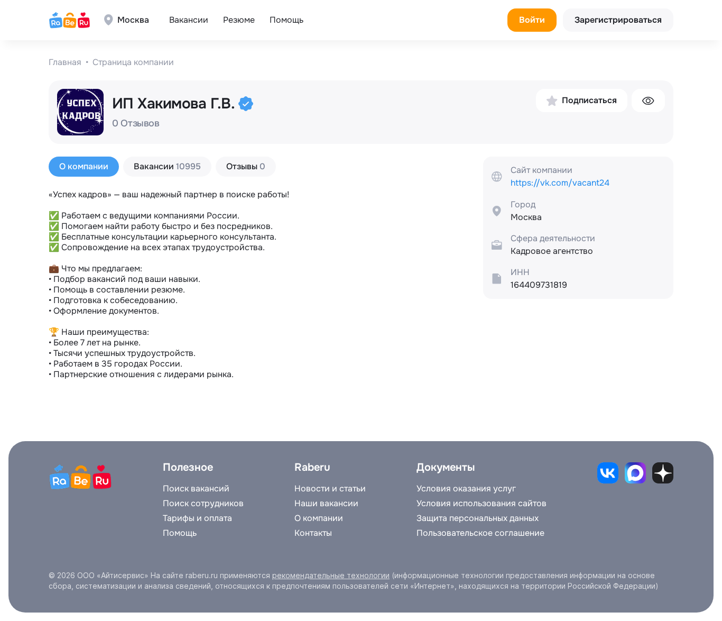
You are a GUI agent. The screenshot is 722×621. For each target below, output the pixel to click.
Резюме (239, 19)
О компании (318, 518)
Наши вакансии (326, 503)
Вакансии (188, 19)
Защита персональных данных (477, 518)
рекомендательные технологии (331, 575)
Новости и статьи (330, 488)
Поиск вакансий (196, 488)
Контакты (313, 533)
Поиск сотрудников (203, 503)
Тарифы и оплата (197, 518)
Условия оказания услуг (466, 488)
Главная (65, 62)
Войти (532, 19)
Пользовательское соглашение (480, 533)
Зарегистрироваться (618, 19)
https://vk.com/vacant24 (560, 183)
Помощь (286, 19)
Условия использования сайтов (481, 503)
